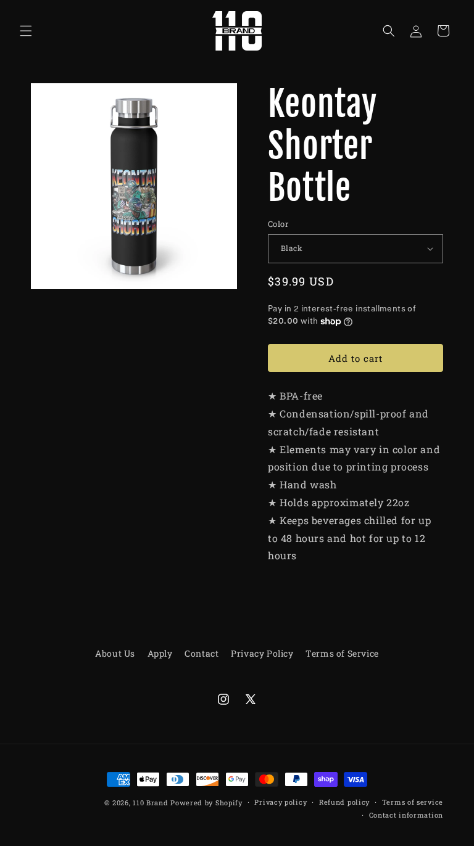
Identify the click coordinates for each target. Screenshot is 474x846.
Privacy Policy (262, 653)
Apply (160, 653)
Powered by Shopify (206, 802)
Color (278, 223)
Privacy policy (280, 802)
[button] (26, 30)
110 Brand (150, 802)
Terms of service (412, 802)
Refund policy (344, 802)
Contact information (406, 814)
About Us (115, 653)
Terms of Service (342, 653)
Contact (201, 653)
